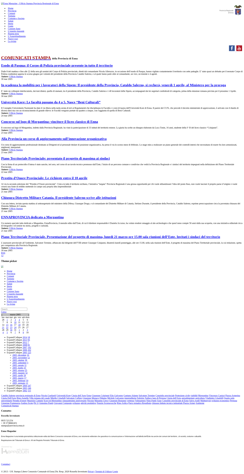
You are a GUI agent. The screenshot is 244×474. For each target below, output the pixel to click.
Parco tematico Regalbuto (139, 403)
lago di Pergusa (159, 398)
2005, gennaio (18, 383)
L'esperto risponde (15, 294)
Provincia (11, 273)
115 (29, 391)
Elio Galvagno (116, 395)
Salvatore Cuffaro (74, 398)
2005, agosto (18, 365)
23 (11, 327)
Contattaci (5, 464)
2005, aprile (17, 375)
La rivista (12, 41)
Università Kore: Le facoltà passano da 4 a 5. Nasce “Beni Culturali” (51, 102)
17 (25, 378)
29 (25, 375)
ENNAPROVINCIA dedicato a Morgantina (32, 217)
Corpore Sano (13, 291)
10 (15, 322)
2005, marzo (18, 378)
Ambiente (200, 403)
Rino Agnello (23, 398)
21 (3, 327)
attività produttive (88, 403)
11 (25, 365)
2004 (25, 385)
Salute (9, 284)
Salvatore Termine (147, 395)
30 (11, 330)
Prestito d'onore (20, 400)
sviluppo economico (220, 400)
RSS (3, 253)
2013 (25, 340)
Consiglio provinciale (165, 395)
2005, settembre (19, 363)
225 (29, 352)
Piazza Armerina (232, 395)
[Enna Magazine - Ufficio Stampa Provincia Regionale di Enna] (30, 3)
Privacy (91, 471)
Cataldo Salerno (8, 395)
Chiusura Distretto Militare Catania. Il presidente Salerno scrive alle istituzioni (58, 197)
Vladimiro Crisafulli (214, 398)
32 (26, 373)
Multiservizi (205, 400)
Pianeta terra (12, 296)
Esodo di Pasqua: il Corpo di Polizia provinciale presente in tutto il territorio (57, 65)
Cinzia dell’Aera (78, 395)
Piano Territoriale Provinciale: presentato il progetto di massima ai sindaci (55, 158)
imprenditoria (130, 398)
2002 (25, 391)
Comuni (10, 276)
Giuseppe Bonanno (117, 400)
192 (29, 347)
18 (19, 325)
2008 (25, 345)
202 (29, 350)
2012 (25, 342)
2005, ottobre (18, 360)
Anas (159, 400)
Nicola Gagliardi (48, 395)
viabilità (194, 395)
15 (7, 325)
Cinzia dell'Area (174, 398)
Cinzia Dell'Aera (8, 398)
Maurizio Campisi (35, 400)
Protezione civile (182, 395)
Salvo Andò (194, 400)
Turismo (10, 278)
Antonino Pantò (46, 403)
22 (7, 327)
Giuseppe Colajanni (100, 395)
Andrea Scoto (27, 403)
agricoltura (200, 398)
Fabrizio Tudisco (144, 398)
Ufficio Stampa (16, 76)
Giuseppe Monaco (91, 398)
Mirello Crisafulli (58, 398)
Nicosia (90, 400)
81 (29, 345)
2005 (25, 352)
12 (29, 357)
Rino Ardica (122, 403)
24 (15, 327)
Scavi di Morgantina (53, 400)
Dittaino (103, 398)
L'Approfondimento (16, 299)
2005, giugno (18, 370)
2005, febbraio (18, 380)
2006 (25, 350)
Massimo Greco (101, 400)
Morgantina (203, 395)
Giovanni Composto (63, 403)
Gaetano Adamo (131, 395)
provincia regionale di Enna (28, 395)
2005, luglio (17, 368)
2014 (25, 337)
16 (11, 325)
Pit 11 (36, 403)
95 (29, 340)
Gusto (9, 289)
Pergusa (233, 400)
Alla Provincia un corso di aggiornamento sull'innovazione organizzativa (54, 139)
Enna (89, 395)
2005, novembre (19, 357)
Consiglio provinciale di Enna (175, 400)
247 (29, 385)
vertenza (130, 400)
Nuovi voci (12, 301)
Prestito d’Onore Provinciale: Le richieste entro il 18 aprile (44, 178)
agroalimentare (188, 398)
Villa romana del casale (39, 398)
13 (27, 383)
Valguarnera (140, 400)
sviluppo (76, 403)
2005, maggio (18, 373)
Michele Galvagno (115, 398)
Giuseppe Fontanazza (10, 403)
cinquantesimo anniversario (74, 400)
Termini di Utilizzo (103, 471)
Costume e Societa (16, 18)
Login (115, 471)
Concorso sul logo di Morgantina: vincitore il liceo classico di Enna (49, 121)
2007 (25, 347)
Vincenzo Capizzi (217, 395)
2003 (25, 388)
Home (9, 271)
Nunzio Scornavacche (106, 403)
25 (25, 368)
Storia (9, 286)
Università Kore (63, 395)
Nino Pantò (151, 400)
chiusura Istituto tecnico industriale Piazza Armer (173, 403)
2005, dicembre (19, 355)
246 (29, 388)
